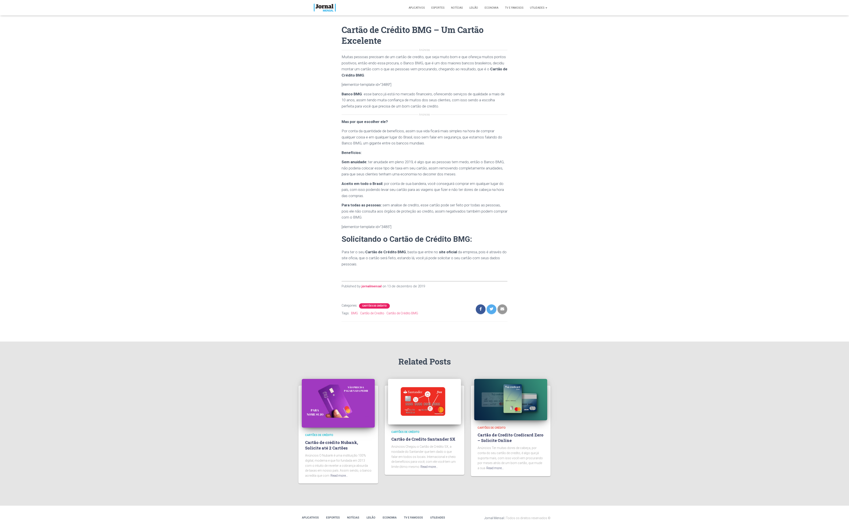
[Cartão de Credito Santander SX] (424, 401)
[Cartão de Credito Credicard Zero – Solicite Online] (510, 399)
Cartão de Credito (372, 313)
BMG (354, 313)
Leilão (473, 7)
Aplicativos (417, 7)
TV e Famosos (514, 7)
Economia (491, 7)
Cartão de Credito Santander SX (423, 439)
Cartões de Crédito (374, 306)
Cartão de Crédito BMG (402, 313)
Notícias (457, 7)
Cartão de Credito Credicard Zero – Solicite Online (510, 437)
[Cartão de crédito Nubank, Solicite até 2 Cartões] (338, 403)
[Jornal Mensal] (324, 8)
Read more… (339, 475)
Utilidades (537, 7)
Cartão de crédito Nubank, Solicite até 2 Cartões (331, 445)
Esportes (437, 7)
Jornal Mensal (494, 518)
